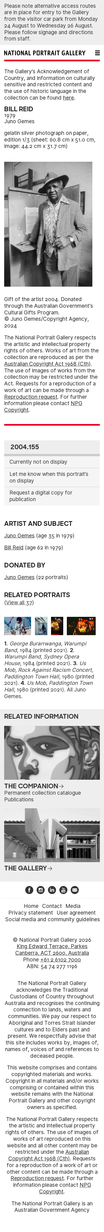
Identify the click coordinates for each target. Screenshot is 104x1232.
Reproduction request (30, 397)
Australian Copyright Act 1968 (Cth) (47, 364)
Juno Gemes (19, 121)
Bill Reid (14, 547)
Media (72, 906)
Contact (52, 906)
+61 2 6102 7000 (60, 959)
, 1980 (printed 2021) (49, 673)
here (68, 98)
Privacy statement (30, 913)
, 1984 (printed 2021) (45, 646)
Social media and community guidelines (52, 919)
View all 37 (19, 602)
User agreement (76, 913)
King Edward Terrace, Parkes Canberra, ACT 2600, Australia (52, 949)
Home (31, 906)
